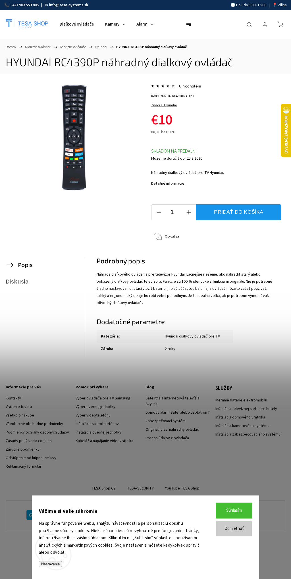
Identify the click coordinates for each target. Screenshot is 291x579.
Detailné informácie (167, 183)
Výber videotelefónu (93, 415)
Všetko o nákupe (20, 415)
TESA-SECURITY (140, 488)
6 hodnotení (190, 86)
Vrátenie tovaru (19, 407)
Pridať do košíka (238, 212)
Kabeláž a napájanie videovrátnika (104, 441)
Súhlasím (234, 510)
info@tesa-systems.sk (68, 5)
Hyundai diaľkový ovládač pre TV (192, 336)
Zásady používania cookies (29, 441)
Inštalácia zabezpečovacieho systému (247, 434)
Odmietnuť (234, 529)
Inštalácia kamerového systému (242, 426)
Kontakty (13, 398)
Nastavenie (50, 564)
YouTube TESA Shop (182, 488)
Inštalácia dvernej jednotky (98, 432)
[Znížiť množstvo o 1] (158, 212)
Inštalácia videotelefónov (97, 424)
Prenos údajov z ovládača (167, 438)
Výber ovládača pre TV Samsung (103, 398)
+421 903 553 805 (24, 5)
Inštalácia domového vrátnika (240, 417)
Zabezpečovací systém (166, 421)
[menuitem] (77, 24)
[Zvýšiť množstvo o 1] (189, 212)
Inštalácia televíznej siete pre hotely (246, 409)
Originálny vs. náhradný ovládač (172, 429)
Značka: (164, 105)
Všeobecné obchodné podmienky (34, 424)
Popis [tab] (25, 265)
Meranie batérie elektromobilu (241, 400)
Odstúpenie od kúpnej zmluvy (31, 458)
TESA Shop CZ (104, 488)
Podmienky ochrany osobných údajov (37, 432)
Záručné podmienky (23, 449)
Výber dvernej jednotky (95, 407)
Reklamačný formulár (23, 466)
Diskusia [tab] (17, 281)
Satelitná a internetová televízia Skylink (172, 401)
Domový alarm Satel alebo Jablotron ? (178, 412)
